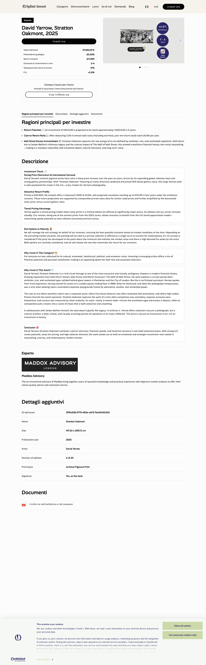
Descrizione (61, 113)
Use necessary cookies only (182, 635)
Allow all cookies (182, 626)
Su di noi (107, 6)
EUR (156, 6)
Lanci (95, 6)
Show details (43, 659)
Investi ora (173, 6)
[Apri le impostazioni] (147, 7)
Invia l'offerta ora (59, 94)
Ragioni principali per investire (37, 113)
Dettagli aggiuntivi (79, 113)
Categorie (62, 6)
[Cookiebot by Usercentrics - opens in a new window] (18, 659)
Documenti (96, 113)
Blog (131, 6)
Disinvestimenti (80, 6)
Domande (120, 6)
